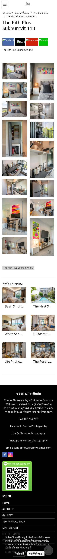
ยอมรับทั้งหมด (36, 553)
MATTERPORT (10, 527)
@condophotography (32, 433)
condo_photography (35, 440)
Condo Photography (35, 426)
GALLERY (7, 515)
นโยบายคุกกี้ (25, 547)
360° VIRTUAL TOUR (13, 521)
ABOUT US (8, 509)
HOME (6, 502)
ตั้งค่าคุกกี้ (19, 553)
